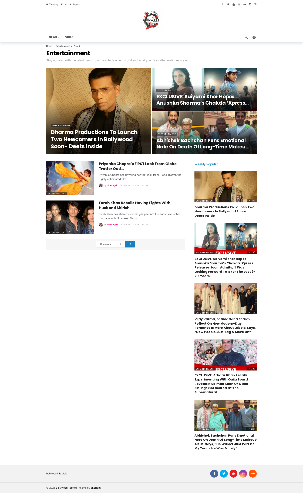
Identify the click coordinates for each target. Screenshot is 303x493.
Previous (105, 244)
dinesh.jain (112, 185)
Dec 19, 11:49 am (131, 185)
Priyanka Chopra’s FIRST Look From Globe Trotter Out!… (138, 166)
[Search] (246, 37)
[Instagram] (239, 4)
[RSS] (255, 4)
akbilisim (96, 487)
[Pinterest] (250, 4)
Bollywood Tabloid (56, 473)
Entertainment (57, 193)
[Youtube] (233, 4)
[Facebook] (223, 4)
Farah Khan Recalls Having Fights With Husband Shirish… (134, 205)
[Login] (254, 37)
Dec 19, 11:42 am (131, 224)
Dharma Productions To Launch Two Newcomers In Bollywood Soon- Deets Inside (224, 211)
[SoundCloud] (244, 4)
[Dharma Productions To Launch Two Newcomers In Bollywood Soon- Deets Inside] (98, 111)
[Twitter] (228, 4)
